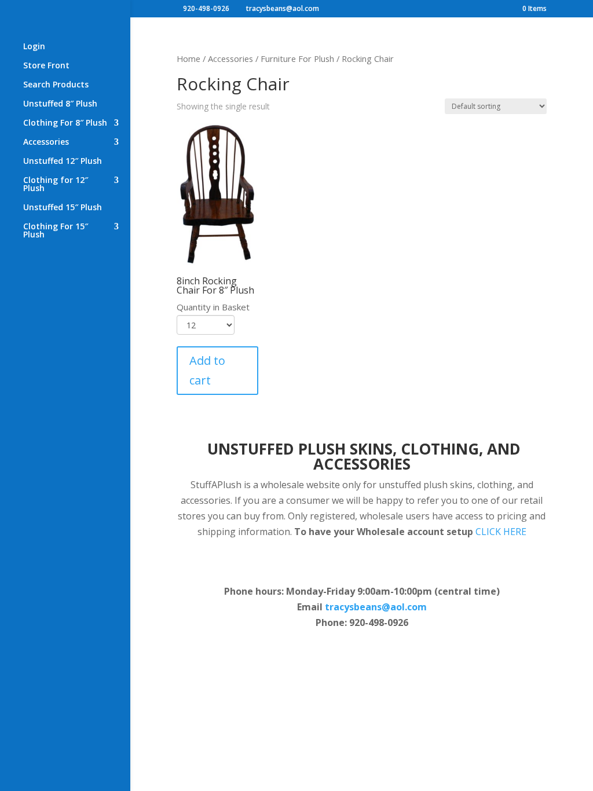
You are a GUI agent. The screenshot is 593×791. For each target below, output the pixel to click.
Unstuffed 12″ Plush (62, 161)
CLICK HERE (500, 531)
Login (34, 47)
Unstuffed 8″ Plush (60, 104)
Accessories (46, 142)
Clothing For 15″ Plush (55, 231)
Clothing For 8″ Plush (65, 123)
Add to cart (207, 370)
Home (188, 58)
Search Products (56, 85)
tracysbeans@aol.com (376, 606)
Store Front (46, 66)
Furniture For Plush (297, 58)
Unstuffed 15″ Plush (62, 208)
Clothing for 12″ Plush (55, 184)
